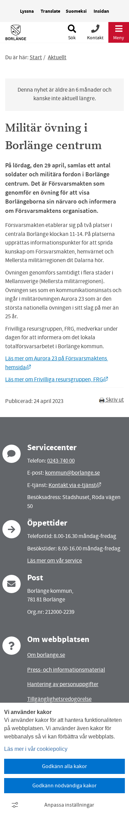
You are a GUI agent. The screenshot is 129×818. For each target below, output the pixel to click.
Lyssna (27, 11)
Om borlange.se (46, 655)
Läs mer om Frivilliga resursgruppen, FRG (56, 379)
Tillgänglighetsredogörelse (59, 699)
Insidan (101, 11)
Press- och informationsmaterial (66, 669)
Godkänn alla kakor (64, 766)
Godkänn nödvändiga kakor (64, 785)
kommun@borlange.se (72, 472)
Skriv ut (114, 399)
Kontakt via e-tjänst (75, 485)
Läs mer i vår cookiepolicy (35, 749)
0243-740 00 (61, 460)
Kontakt (95, 37)
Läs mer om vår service (54, 560)
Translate (50, 11)
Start (36, 57)
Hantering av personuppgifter (62, 684)
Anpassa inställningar (69, 804)
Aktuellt (57, 57)
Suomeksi (76, 11)
